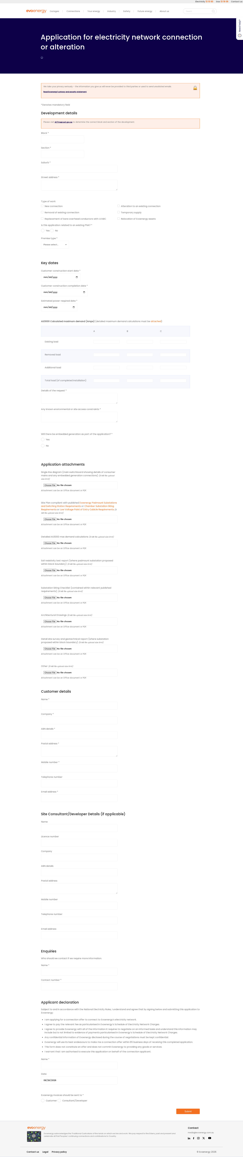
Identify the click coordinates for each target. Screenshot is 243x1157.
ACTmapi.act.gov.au (63, 122)
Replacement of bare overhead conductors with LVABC (75, 218)
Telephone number (51, 777)
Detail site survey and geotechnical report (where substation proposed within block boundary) (75, 640)
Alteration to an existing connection (140, 206)
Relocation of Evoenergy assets (138, 218)
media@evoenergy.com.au (201, 1132)
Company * (47, 714)
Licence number (50, 836)
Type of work (48, 201)
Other (57, 666)
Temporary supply (131, 212)
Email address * (49, 791)
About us (164, 11)
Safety (126, 11)
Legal (45, 1151)
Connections (73, 11)
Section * (46, 147)
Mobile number (49, 899)
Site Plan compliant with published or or (79, 507)
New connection (54, 206)
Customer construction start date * (60, 270)
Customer (51, 1100)
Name (44, 821)
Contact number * (51, 980)
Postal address (49, 880)
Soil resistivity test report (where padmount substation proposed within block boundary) (77, 562)
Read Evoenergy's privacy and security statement (65, 92)
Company (46, 851)
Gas (222, 1)
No (56, 230)
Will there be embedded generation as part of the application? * (76, 434)
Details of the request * (54, 390)
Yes (48, 230)
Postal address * (50, 743)
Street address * (50, 177)
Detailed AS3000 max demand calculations (77, 536)
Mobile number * (50, 762)
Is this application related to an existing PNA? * (66, 225)
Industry (111, 11)
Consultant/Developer (74, 1100)
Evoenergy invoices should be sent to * (62, 1095)
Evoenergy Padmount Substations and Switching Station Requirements (79, 504)
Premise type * (49, 238)
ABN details (47, 866)
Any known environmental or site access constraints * (71, 409)
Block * (45, 133)
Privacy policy (59, 1151)
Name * (45, 699)
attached (156, 321)
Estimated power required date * (59, 300)
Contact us (237, 1)
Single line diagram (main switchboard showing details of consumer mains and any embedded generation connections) (78, 475)
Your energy (93, 11)
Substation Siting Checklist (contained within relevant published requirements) (76, 589)
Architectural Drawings (66, 615)
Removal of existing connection (62, 212)
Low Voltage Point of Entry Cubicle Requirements (87, 509)
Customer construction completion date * (64, 285)
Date (44, 1074)
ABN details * (48, 728)
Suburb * (46, 162)
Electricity (204, 1)
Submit (188, 1111)
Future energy (145, 11)
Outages (54, 11)
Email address (48, 929)
